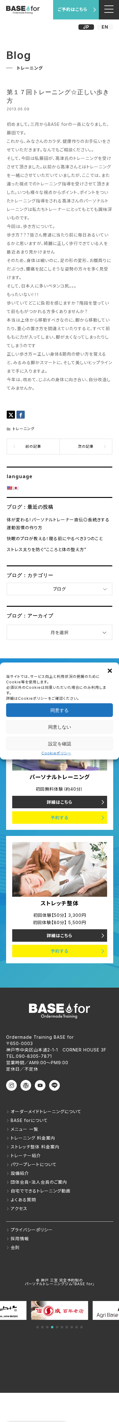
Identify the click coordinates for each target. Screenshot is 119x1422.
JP (86, 26)
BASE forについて (29, 1120)
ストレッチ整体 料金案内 (35, 1146)
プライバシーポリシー (32, 1229)
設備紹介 (20, 1173)
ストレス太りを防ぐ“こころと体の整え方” (46, 549)
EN (105, 26)
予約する (59, 817)
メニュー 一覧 (24, 1129)
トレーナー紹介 (26, 1155)
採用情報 (20, 1238)
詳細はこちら (59, 802)
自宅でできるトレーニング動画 (40, 1190)
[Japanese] (15, 487)
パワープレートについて (34, 1164)
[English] (9, 487)
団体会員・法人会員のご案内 (39, 1182)
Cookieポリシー (56, 753)
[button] (110, 670)
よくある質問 (23, 1199)
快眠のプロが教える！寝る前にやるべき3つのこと (55, 538)
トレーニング (23, 428)
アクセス (19, 1208)
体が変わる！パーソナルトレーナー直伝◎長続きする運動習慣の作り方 (58, 523)
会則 (15, 1247)
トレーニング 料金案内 (33, 1138)
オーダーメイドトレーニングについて (46, 1111)
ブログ (59, 589)
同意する (59, 710)
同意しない (59, 726)
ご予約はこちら (72, 9)
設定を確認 (59, 743)
